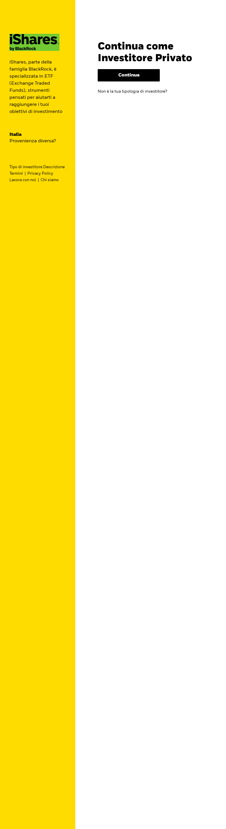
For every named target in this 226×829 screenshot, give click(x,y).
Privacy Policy (40, 174)
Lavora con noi (22, 180)
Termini (16, 174)
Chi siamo (50, 180)
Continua (128, 75)
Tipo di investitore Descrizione (37, 167)
